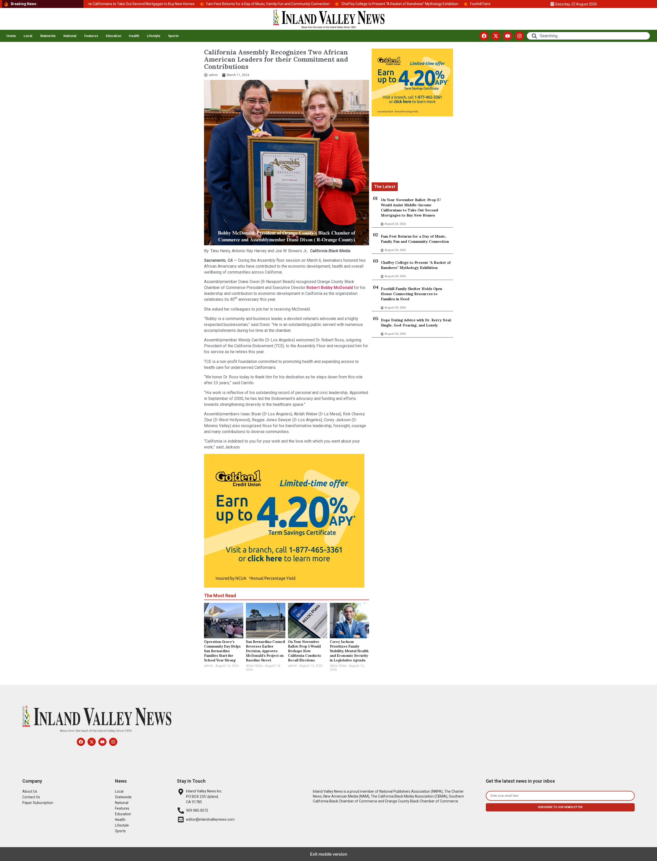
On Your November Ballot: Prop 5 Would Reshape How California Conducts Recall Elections (304, 651)
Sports (173, 36)
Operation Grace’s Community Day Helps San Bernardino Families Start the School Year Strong (222, 651)
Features (91, 36)
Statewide (48, 36)
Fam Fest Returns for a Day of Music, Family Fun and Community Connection (415, 239)
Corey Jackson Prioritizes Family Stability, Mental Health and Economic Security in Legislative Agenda (349, 651)
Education (113, 36)
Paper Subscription (37, 803)
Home (11, 36)
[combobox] (588, 36)
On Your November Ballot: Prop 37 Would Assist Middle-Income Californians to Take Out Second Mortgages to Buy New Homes (411, 208)
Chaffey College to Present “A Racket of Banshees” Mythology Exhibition (416, 265)
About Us (29, 791)
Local (28, 36)
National (69, 36)
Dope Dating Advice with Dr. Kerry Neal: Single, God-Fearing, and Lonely (416, 322)
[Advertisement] (412, 150)
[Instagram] (519, 36)
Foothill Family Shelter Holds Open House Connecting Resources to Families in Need (411, 293)
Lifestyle (153, 36)
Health (134, 36)
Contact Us (31, 797)
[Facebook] (484, 36)
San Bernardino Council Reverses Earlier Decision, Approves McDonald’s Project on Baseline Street (265, 651)
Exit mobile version (328, 854)
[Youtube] (507, 36)
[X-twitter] (495, 36)
